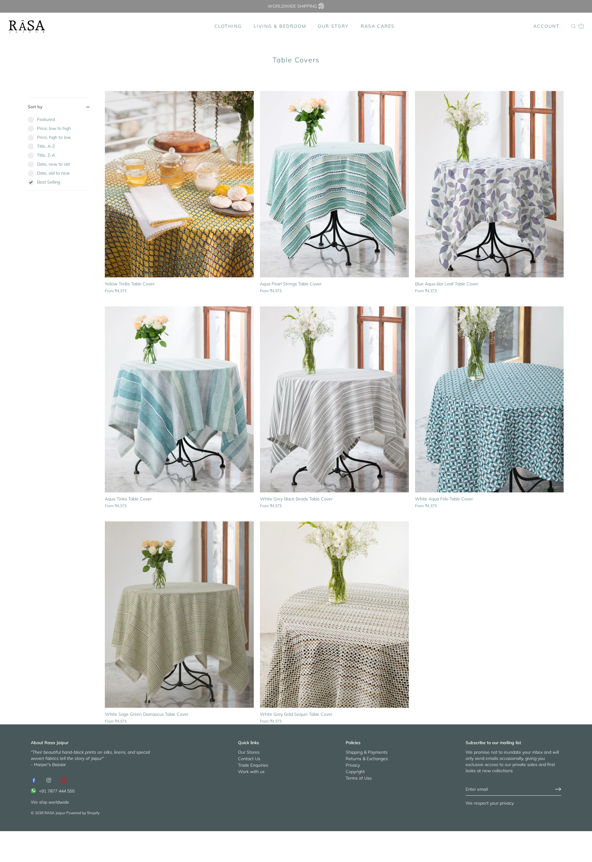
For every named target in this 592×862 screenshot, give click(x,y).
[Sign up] (558, 789)
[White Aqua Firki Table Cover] (489, 399)
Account (546, 26)
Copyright (355, 771)
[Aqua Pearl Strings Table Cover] (334, 184)
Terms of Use (359, 778)
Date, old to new (53, 173)
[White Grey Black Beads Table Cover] (334, 399)
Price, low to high (54, 128)
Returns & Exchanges (367, 758)
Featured (46, 119)
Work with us (251, 771)
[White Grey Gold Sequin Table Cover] (334, 614)
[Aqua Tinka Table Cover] (179, 399)
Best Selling (48, 182)
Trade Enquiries (253, 765)
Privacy (353, 765)
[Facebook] (34, 780)
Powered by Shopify (83, 812)
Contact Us (249, 758)
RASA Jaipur (54, 812)
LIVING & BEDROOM (280, 26)
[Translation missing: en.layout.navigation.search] (573, 26)
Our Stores (249, 752)
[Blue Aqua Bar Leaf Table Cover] (489, 184)
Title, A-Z (46, 146)
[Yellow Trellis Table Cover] (179, 184)
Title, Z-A (46, 155)
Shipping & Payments (367, 752)
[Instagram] (49, 780)
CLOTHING (228, 26)
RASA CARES (378, 26)
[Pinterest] (63, 780)
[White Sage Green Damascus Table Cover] (179, 614)
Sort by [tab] (35, 107)
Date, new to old (53, 164)
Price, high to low (54, 137)
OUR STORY (333, 26)
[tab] (58, 153)
